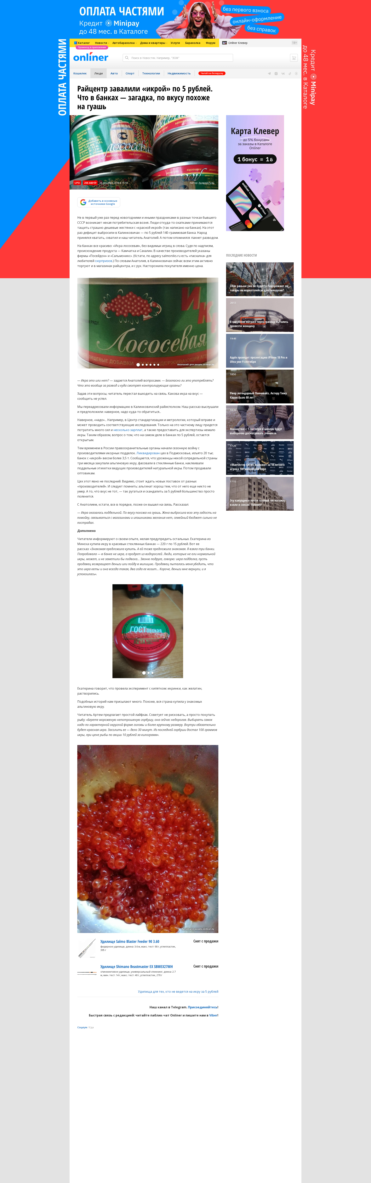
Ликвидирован (148, 453)
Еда (91, 1027)
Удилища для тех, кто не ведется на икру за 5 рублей (178, 991)
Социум (82, 1027)
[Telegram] (269, 73)
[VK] (283, 73)
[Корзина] (294, 58)
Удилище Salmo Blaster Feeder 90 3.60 (129, 941)
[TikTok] (290, 73)
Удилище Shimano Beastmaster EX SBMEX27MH (136, 966)
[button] (138, 365)
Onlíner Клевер (238, 43)
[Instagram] (276, 73)
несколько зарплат (128, 430)
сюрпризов (103, 261)
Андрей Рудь (206, 183)
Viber (213, 1015)
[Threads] (296, 73)
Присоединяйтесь (202, 1007)
